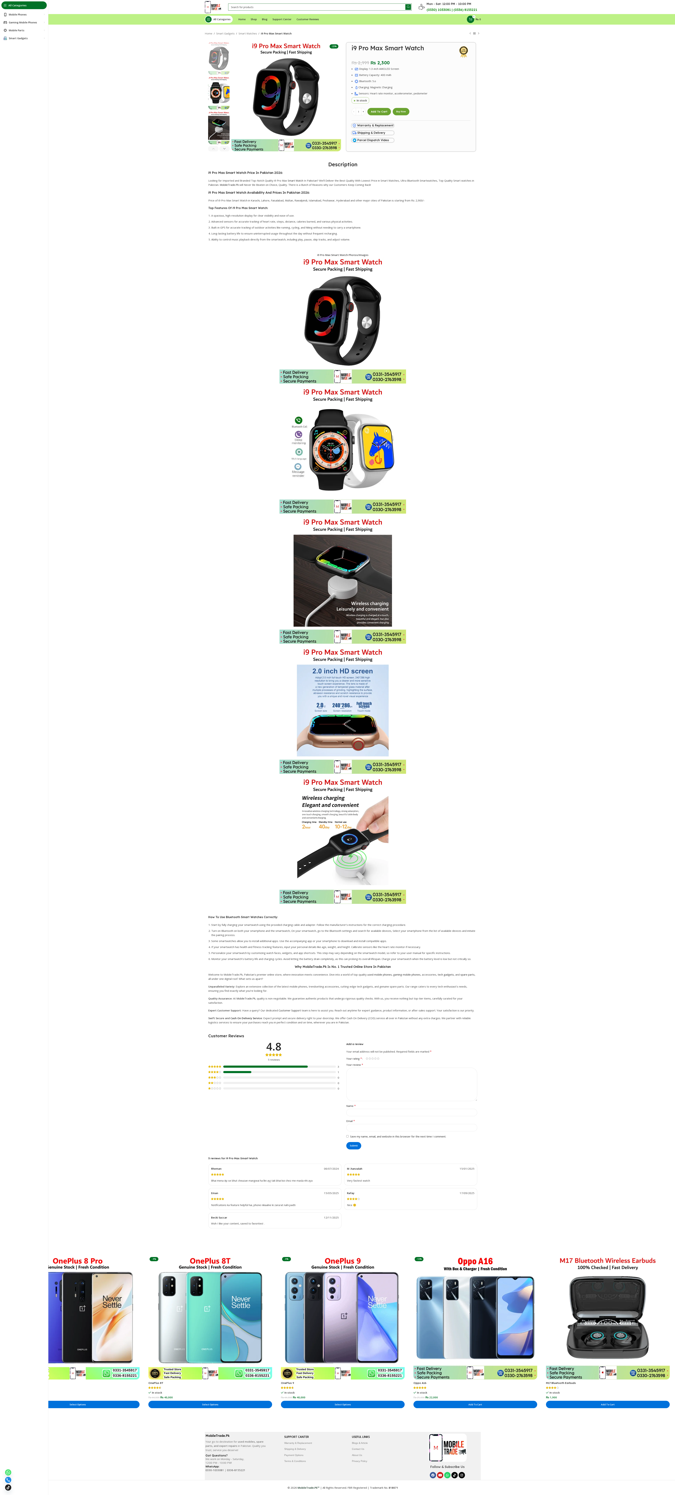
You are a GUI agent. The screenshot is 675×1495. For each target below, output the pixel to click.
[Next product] (479, 33)
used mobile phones (379, 974)
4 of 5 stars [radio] (375, 1058)
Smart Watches (248, 33)
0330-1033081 (214, 1470)
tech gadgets (446, 974)
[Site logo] (213, 6)
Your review (354, 1065)
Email (350, 1121)
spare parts (467, 974)
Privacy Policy (359, 1461)
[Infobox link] (373, 125)
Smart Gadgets (225, 33)
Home (208, 33)
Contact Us (358, 1449)
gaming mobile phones (406, 974)
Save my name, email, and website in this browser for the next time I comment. (398, 1136)
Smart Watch (295, 180)
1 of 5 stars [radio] (366, 1058)
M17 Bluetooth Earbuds (561, 1383)
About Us (357, 1455)
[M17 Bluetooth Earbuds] (608, 1318)
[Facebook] (433, 1475)
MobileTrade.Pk (229, 185)
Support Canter (296, 1437)
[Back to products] (474, 33)
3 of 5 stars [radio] (372, 1058)
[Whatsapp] (447, 1475)
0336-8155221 (236, 1470)
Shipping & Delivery (295, 1449)
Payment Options (293, 1455)
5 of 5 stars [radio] (378, 1058)
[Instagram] (462, 1475)
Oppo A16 (419, 1383)
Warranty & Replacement (298, 1443)
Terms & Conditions (295, 1461)
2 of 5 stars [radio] (369, 1058)
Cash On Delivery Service (246, 1018)
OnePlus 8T (155, 1383)
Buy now (401, 111)
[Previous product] (470, 33)
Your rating (354, 1058)
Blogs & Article (360, 1443)
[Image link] (447, 1447)
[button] (213, 148)
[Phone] (8, 1480)
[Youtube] (440, 1475)
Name (351, 1106)
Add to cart (379, 111)
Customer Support (290, 1010)
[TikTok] (8, 1487)
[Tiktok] (454, 1475)
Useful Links (361, 1437)
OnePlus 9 (287, 1383)
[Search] (408, 7)
